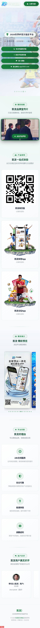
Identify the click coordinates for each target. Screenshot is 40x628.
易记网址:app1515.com (21, 66)
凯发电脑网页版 (21, 49)
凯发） (20, 610)
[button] (10, 411)
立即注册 (32, 4)
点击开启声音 (21, 136)
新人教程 (21, 61)
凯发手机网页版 (21, 55)
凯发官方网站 (19, 618)
